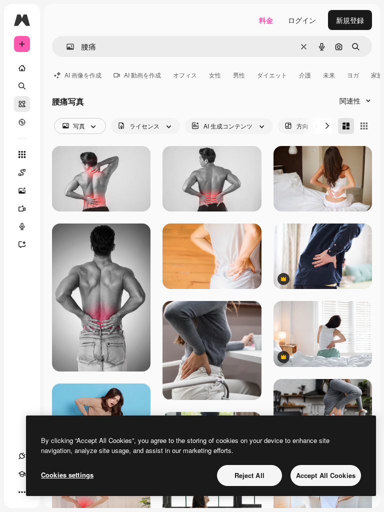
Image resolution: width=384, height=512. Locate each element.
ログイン (302, 20)
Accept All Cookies (326, 475)
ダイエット (272, 74)
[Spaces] (22, 172)
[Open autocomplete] (66, 46)
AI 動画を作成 (142, 74)
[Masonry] (346, 126)
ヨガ (353, 74)
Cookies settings (67, 475)
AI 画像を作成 (83, 74)
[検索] (22, 86)
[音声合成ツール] (22, 226)
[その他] (22, 492)
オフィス (185, 74)
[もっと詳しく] (22, 122)
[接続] (22, 456)
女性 (215, 74)
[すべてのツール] (22, 154)
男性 (239, 74)
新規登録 (350, 20)
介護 (305, 74)
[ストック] (22, 104)
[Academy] (22, 474)
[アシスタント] (22, 244)
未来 (329, 74)
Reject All (249, 475)
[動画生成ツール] (22, 208)
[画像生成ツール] (22, 190)
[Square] (364, 126)
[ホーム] (22, 68)
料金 (266, 20)
